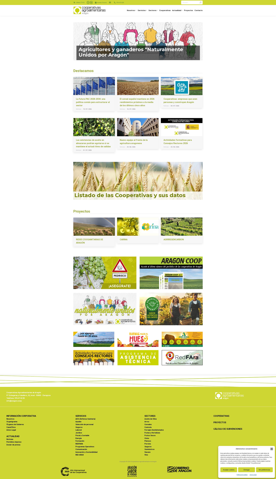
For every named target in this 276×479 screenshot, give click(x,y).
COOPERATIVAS (221, 416)
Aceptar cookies (228, 470)
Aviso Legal (253, 475)
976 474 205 (120, 2)
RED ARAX (79, 455)
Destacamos (83, 71)
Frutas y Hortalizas (152, 433)
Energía (78, 438)
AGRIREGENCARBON (174, 239)
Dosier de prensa (13, 445)
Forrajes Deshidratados (154, 430)
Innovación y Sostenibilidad (86, 452)
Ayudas (78, 422)
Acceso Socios (102, 2)
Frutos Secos (150, 435)
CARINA (123, 239)
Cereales (148, 424)
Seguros (78, 427)
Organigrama (11, 422)
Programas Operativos (84, 447)
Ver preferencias (264, 470)
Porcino (147, 444)
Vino (146, 455)
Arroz (146, 422)
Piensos (147, 441)
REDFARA (79, 444)
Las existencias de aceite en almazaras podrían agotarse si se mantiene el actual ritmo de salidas (93, 143)
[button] (272, 449)
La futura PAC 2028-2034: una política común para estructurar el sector (93, 102)
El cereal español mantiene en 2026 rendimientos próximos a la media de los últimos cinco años (137, 102)
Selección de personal (84, 424)
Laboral (78, 430)
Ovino (146, 438)
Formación (79, 441)
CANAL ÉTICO (80, 2)
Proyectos (81, 211)
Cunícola (147, 427)
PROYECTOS (219, 422)
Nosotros (10, 419)
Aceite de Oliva (150, 419)
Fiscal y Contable (82, 435)
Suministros (149, 449)
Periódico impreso (13, 442)
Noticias (78, 109)
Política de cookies (242, 475)
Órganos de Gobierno (15, 424)
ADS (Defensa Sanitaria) (85, 419)
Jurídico (78, 433)
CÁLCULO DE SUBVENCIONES (227, 429)
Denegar (247, 470)
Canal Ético (11, 427)
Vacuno (147, 452)
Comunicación (81, 449)
